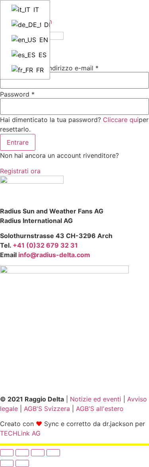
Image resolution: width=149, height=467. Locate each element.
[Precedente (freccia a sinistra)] (7, 463)
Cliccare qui (121, 120)
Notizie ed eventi (95, 399)
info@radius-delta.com (54, 255)
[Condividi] (38, 452)
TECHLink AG (20, 433)
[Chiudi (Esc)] (53, 452)
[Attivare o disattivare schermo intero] (22, 452)
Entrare (18, 142)
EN (41, 40)
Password (17, 94)
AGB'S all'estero (100, 409)
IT (35, 10)
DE (43, 25)
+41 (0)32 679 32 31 (45, 245)
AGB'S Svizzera (47, 409)
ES (41, 55)
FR (39, 70)
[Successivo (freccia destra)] (22, 463)
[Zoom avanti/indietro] (7, 452)
